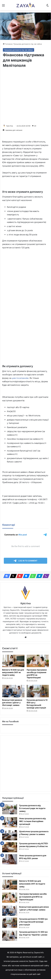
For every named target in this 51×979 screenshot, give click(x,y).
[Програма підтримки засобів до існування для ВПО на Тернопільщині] (38, 661)
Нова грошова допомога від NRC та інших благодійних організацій (32, 821)
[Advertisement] (25, 96)
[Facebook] (6, 576)
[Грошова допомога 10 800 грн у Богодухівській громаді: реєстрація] (38, 691)
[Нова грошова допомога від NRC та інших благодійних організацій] (9, 822)
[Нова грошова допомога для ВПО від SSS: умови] (9, 859)
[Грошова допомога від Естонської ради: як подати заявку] (9, 809)
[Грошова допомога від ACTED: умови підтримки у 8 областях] (9, 847)
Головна (8, 44)
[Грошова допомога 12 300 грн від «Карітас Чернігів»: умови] (9, 936)
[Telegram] (38, 576)
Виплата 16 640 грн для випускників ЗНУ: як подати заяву (13, 672)
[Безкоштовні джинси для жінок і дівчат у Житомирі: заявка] (13, 691)
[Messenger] (25, 576)
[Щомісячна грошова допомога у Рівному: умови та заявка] (9, 835)
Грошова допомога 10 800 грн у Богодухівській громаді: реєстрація (37, 704)
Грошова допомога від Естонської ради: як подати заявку (32, 808)
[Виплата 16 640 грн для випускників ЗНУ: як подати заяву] (13, 661)
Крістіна (9, 126)
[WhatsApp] (32, 576)
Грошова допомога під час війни (28, 44)
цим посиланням (20, 378)
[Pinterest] (19, 576)
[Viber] (45, 576)
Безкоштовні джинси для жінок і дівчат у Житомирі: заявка (12, 702)
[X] (12, 576)
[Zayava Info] (25, 5)
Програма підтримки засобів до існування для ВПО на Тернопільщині (33, 897)
